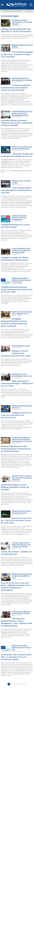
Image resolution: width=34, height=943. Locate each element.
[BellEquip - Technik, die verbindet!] (16, 4)
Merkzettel (29, 11)
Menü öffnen (2, 4)
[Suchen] (31, 5)
